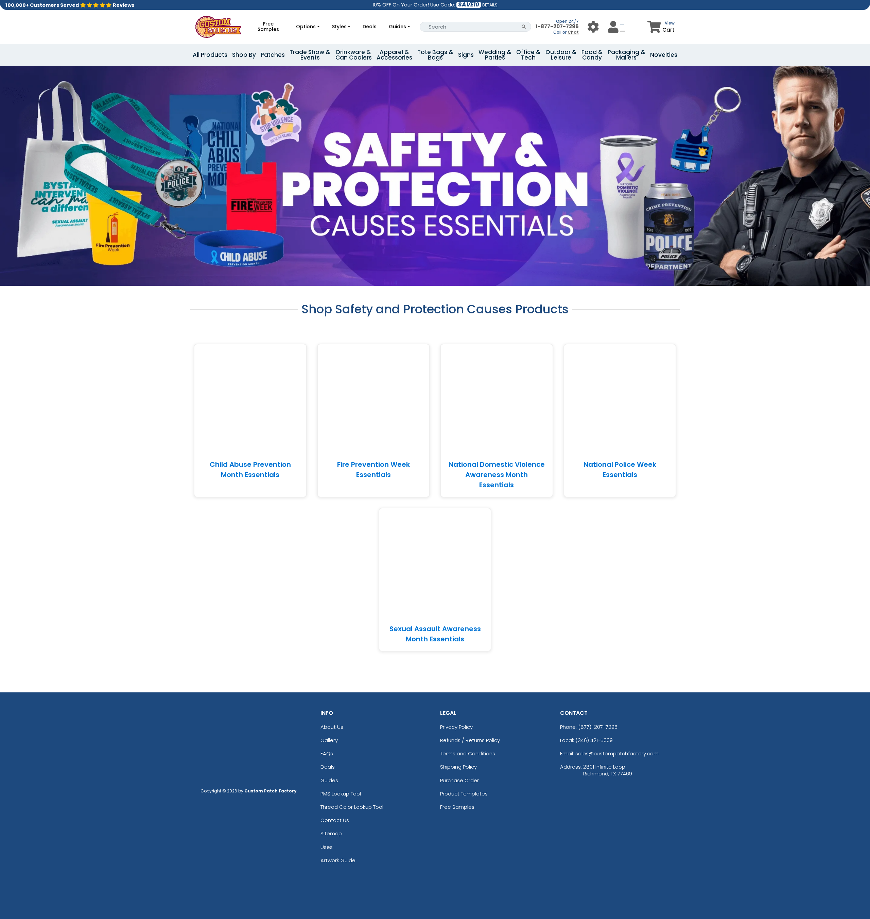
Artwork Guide (337, 860)
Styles (339, 26)
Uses (326, 847)
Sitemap (331, 833)
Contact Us (334, 820)
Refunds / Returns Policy (470, 740)
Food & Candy (592, 54)
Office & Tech (528, 54)
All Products (210, 55)
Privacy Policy (456, 727)
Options (306, 26)
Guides (397, 26)
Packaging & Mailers (626, 54)
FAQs (326, 753)
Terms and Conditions (467, 753)
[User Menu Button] (593, 26)
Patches (273, 55)
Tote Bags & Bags (435, 54)
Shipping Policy (458, 766)
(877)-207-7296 (597, 727)
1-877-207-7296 (557, 26)
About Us (331, 727)
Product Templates (464, 793)
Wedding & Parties (494, 54)
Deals (370, 26)
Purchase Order (459, 780)
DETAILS (490, 5)
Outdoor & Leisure (561, 54)
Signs (466, 55)
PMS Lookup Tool (340, 793)
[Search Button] (524, 27)
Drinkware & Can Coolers (353, 54)
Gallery (329, 740)
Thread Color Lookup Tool (351, 806)
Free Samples (268, 26)
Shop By (244, 55)
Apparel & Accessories (394, 54)
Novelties (663, 55)
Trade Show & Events (310, 54)
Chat (573, 32)
